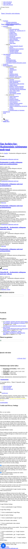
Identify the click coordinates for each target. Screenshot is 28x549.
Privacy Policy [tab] (3, 540)
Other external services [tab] (5, 490)
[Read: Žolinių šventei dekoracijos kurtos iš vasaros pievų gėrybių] (15, 327)
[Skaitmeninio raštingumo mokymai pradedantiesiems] (9, 181)
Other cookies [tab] (3, 524)
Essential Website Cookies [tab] (6, 429)
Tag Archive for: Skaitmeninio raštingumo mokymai (13, 146)
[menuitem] (15, 23)
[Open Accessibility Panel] (3, 545)
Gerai (1, 402)
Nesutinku (5, 402)
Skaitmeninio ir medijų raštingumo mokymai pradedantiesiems (11, 163)
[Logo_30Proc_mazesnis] (10, 13)
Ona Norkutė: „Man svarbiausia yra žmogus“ (14, 323)
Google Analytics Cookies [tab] (6, 474)
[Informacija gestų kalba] (3, 116)
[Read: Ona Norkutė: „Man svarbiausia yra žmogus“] (15, 321)
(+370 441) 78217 (21, 358)
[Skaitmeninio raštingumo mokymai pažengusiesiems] (3, 246)
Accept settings (3, 548)
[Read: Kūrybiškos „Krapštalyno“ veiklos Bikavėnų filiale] (12, 331)
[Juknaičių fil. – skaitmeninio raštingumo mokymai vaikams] (9, 224)
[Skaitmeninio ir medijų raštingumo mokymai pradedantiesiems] (9, 159)
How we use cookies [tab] (5, 412)
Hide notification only (12, 548)
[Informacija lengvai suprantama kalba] (3, 114)
